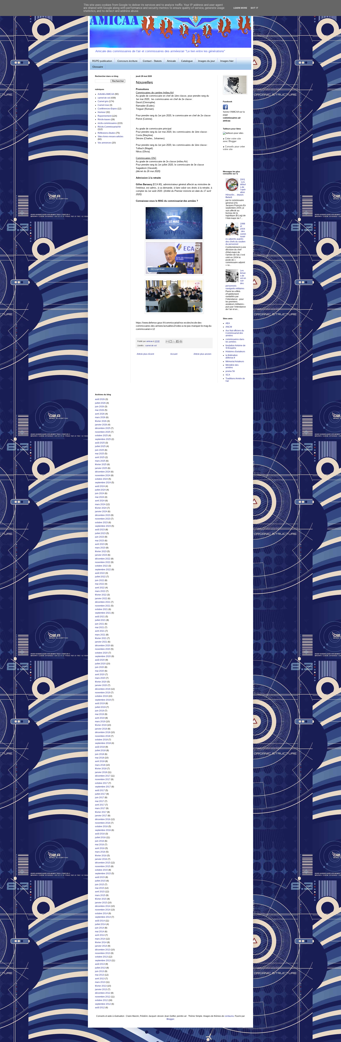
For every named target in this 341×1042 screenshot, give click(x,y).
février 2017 (101, 812)
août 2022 (100, 573)
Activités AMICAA (106, 94)
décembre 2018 (102, 732)
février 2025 (101, 464)
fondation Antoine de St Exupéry (235, 346)
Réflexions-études (106, 133)
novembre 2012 (102, 996)
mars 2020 (100, 678)
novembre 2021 (102, 606)
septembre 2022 (103, 569)
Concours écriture (127, 60)
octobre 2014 (101, 913)
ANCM (229, 327)
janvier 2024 (101, 511)
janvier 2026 (101, 424)
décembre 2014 (102, 906)
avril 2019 (100, 718)
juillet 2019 (100, 707)
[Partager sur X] (174, 341)
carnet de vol (150, 345)
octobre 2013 (101, 957)
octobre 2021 (101, 609)
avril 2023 (100, 544)
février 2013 (101, 986)
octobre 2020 (101, 653)
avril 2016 (100, 848)
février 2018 (101, 768)
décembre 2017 (102, 776)
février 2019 (101, 725)
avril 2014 (100, 935)
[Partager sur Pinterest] (181, 341)
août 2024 (100, 486)
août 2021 (100, 616)
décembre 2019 (102, 689)
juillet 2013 (100, 968)
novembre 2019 (102, 692)
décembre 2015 (102, 862)
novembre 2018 (102, 736)
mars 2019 (100, 721)
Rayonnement (104, 116)
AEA (228, 323)
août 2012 (100, 1007)
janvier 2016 (101, 859)
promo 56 (230, 371)
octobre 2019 (101, 696)
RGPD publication (102, 60)
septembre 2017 (103, 786)
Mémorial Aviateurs (235, 361)
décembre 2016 (102, 819)
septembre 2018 (103, 743)
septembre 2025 (103, 439)
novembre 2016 (102, 823)
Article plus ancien (202, 354)
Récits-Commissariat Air (109, 127)
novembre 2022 (102, 562)
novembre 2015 (102, 866)
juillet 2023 (100, 533)
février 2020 (101, 682)
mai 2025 (99, 453)
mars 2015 (100, 895)
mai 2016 (99, 844)
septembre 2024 (103, 482)
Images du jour (206, 60)
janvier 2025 (101, 468)
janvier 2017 (101, 815)
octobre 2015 (101, 870)
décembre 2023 (102, 515)
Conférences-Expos (107, 108)
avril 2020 (100, 674)
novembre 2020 (102, 649)
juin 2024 (99, 493)
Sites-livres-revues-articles (110, 136)
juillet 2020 (100, 663)
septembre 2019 (103, 700)
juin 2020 (99, 667)
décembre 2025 (102, 428)
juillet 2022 (100, 576)
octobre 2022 (101, 566)
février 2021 (101, 638)
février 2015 (101, 899)
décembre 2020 (102, 645)
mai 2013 (99, 975)
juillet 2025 (100, 446)
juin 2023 (99, 537)
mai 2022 (99, 584)
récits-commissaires (107, 123)
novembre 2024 (102, 475)
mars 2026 (100, 417)
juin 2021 (99, 624)
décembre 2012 (102, 993)
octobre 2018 (101, 739)
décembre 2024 (102, 471)
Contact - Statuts (152, 60)
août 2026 (100, 399)
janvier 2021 (101, 642)
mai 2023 (99, 540)
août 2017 (100, 790)
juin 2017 (99, 797)
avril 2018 (100, 761)
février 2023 (101, 551)
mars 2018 (100, 765)
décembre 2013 (102, 949)
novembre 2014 (102, 909)
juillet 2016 (100, 837)
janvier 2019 (101, 729)
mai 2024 (99, 497)
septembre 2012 (103, 1004)
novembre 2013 (102, 953)
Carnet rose (103, 105)
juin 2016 (99, 841)
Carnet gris (103, 101)
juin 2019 (99, 710)
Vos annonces (104, 143)
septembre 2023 (103, 526)
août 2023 (100, 529)
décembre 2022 (102, 558)
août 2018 (100, 747)
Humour (101, 112)
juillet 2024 (100, 490)
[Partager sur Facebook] (177, 341)
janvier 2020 (101, 685)
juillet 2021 (100, 620)
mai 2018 (99, 758)
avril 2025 (100, 457)
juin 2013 (99, 971)
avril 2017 (100, 805)
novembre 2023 (102, 519)
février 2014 (101, 942)
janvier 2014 (101, 946)
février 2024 (101, 508)
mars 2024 (100, 504)
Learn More (240, 8)
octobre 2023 (101, 522)
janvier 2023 (101, 555)
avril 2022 (100, 587)
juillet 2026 (100, 403)
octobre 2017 (101, 783)
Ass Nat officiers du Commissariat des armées (235, 333)
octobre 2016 (101, 826)
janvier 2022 (101, 598)
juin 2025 (99, 450)
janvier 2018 (101, 772)
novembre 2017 (102, 779)
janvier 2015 (101, 902)
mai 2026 (99, 410)
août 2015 (100, 877)
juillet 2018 (100, 750)
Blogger (170, 1019)
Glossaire (97, 66)
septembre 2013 (103, 960)
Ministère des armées (232, 366)
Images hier (227, 60)
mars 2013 (100, 982)
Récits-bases (104, 119)
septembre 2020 (103, 656)
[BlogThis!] (170, 341)
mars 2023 (100, 547)
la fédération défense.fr (232, 356)
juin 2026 (99, 406)
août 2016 (100, 833)
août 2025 (100, 443)
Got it (254, 8)
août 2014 (100, 920)
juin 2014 (99, 928)
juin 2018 (99, 754)
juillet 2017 (100, 794)
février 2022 (101, 595)
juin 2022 (99, 580)
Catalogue (187, 60)
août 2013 (100, 964)
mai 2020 (99, 671)
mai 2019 (99, 714)
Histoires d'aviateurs (235, 351)
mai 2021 (99, 627)
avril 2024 (100, 500)
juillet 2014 (100, 924)
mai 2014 (99, 931)
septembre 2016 (103, 830)
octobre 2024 (101, 479)
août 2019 (100, 703)
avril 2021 (100, 631)
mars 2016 (100, 852)
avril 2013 (100, 978)
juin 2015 (99, 884)
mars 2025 (100, 461)
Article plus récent (145, 354)
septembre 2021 (103, 613)
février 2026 (101, 421)
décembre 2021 (102, 602)
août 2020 (100, 660)
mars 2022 (100, 591)
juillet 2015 (100, 881)
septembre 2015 (103, 873)
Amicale (171, 60)
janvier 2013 (101, 989)
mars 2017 (100, 808)
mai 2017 (99, 801)
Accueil (173, 354)
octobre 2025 (101, 435)
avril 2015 (100, 891)
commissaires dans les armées (235, 340)
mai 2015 (99, 888)
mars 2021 (100, 634)
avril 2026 (100, 414)
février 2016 (101, 855)
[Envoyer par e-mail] (167, 341)
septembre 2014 (103, 917)
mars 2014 (100, 939)
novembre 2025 (102, 432)
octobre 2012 (101, 1000)
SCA (228, 375)
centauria (229, 1016)
